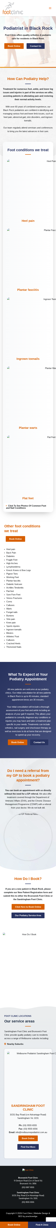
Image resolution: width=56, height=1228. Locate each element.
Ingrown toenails (28, 358)
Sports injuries (13, 626)
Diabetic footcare (14, 584)
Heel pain (28, 220)
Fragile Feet (11, 560)
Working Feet (12, 577)
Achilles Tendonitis (15, 588)
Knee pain (11, 622)
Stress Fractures (14, 598)
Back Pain (11, 553)
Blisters (9, 633)
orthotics (34, 35)
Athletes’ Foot (12, 636)
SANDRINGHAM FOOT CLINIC (28, 1107)
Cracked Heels (13, 643)
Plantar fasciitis (28, 289)
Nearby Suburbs (15, 1044)
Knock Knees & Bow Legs (18, 570)
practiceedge (31, 1216)
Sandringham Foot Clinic (15, 1031)
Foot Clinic (10, 35)
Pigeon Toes (12, 574)
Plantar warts (28, 427)
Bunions (10, 616)
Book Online (14, 1225)
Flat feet (28, 498)
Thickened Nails (13, 647)
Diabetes (10, 556)
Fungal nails (12, 612)
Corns (9, 601)
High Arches (12, 563)
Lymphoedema (13, 567)
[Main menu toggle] (50, 8)
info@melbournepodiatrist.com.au (31, 1132)
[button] (28, 507)
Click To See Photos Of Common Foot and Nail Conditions (26, 507)
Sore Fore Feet (13, 594)
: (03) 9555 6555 (28, 1125)
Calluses (10, 605)
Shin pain (10, 619)
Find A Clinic (42, 1225)
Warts (9, 609)
